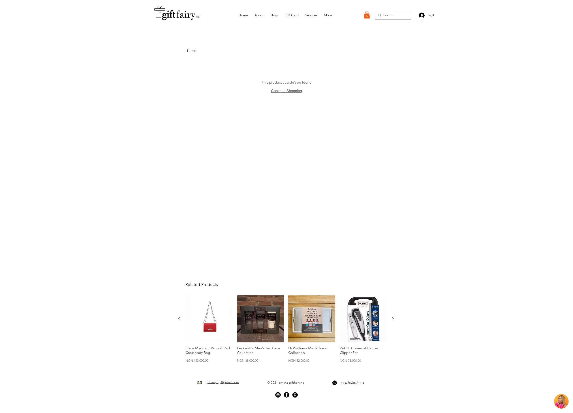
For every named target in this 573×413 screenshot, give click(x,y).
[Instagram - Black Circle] (278, 395)
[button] (367, 14)
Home (192, 50)
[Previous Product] (179, 318)
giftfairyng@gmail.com (222, 382)
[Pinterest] (295, 395)
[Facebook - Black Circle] (286, 395)
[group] (286, 331)
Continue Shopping (286, 91)
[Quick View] (209, 318)
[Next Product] (393, 318)
